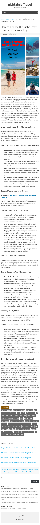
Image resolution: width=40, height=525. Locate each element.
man (16, 421)
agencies (9, 410)
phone (21, 423)
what (7, 434)
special (27, 426)
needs (27, 421)
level (21, 418)
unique (16, 432)
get (25, 415)
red (2, 426)
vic (36, 432)
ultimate (33, 429)
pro (30, 423)
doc (34, 413)
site (20, 426)
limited (26, 418)
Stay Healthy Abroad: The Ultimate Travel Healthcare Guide (18, 448)
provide (34, 423)
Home (2, 19)
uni (12, 432)
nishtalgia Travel (20, 4)
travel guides (10, 19)
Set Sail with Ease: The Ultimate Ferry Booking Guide (16, 458)
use (23, 432)
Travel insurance (25, 429)
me (19, 421)
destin (23, 413)
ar (16, 410)
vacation (28, 432)
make (11, 421)
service (9, 426)
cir (10, 413)
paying (10, 423)
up (20, 432)
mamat (5, 34)
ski (23, 426)
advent (3, 410)
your (22, 434)
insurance (10, 418)
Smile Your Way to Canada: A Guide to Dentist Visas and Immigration (19, 502)
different (28, 413)
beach (27, 410)
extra (11, 415)
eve (7, 415)
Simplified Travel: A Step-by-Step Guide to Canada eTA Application (19, 491)
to (14, 429)
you (18, 434)
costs (14, 413)
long (31, 418)
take (3, 429)
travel (17, 429)
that (7, 429)
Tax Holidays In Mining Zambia (17, 508)
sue (36, 426)
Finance (16, 415)
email (3, 415)
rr (5, 426)
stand (32, 426)
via (33, 432)
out (37, 421)
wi (10, 434)
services (15, 426)
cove (18, 413)
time (10, 429)
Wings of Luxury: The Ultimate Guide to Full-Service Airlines (18, 463)
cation (3, 413)
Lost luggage (5, 421)
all (14, 410)
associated (22, 410)
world (14, 434)
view (3, 434)
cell (7, 413)
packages (4, 423)
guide (33, 415)
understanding (5, 432)
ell (37, 413)
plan (26, 423)
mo (23, 421)
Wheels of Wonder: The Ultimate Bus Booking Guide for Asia (18, 453)
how (3, 418)
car (32, 410)
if (5, 418)
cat (35, 410)
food (21, 415)
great (28, 415)
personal (16, 423)
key (18, 418)
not (34, 421)
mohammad (4, 508)
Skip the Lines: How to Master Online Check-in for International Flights (19, 494)
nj (30, 421)
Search (3, 477)
